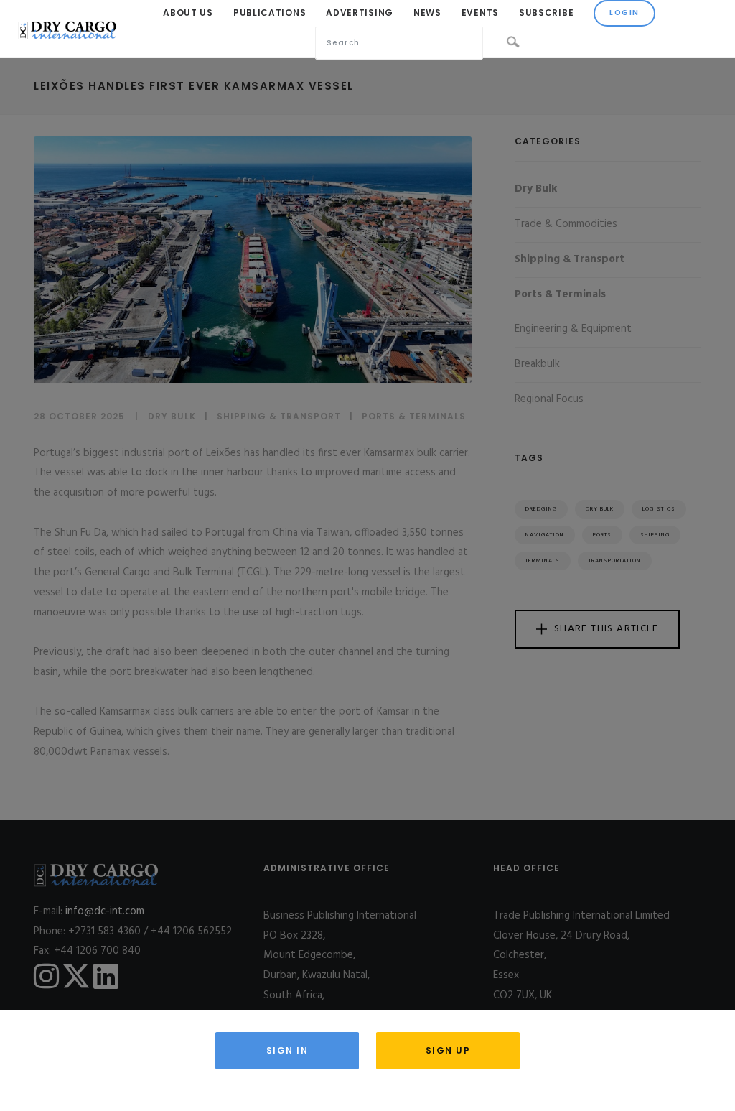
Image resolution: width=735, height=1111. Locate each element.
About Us (188, 12)
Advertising (359, 12)
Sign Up (448, 1050)
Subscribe (546, 12)
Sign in (287, 1050)
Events (480, 12)
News (427, 12)
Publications (269, 12)
